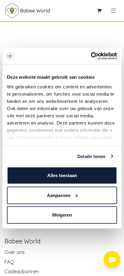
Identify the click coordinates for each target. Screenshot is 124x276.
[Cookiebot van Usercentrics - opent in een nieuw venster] (90, 56)
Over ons (15, 252)
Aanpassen (58, 195)
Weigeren (62, 214)
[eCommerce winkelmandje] (99, 10)
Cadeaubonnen (22, 271)
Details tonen (91, 156)
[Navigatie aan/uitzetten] (113, 10)
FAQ (9, 262)
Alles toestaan (62, 175)
